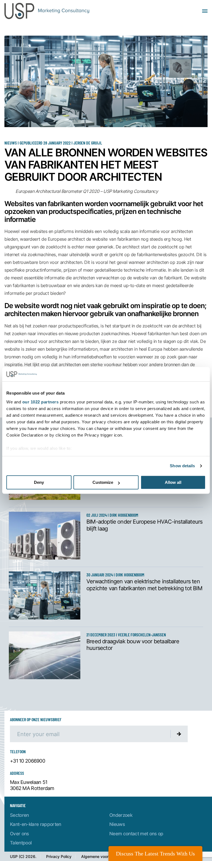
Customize (102, 482)
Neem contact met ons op (136, 833)
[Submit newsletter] (179, 734)
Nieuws (117, 824)
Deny (39, 482)
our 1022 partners (40, 402)
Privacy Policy (58, 856)
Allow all (173, 482)
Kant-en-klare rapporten (35, 824)
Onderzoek (120, 815)
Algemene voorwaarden (102, 856)
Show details (182, 465)
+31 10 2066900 (27, 761)
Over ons (19, 833)
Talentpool (20, 842)
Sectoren (19, 815)
